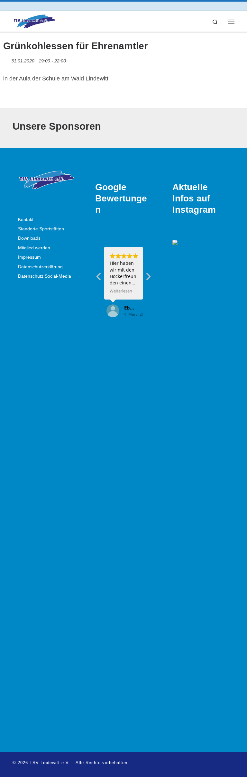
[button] (148, 278)
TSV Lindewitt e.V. (50, 762)
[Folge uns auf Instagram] (23, 6)
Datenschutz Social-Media (44, 276)
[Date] (6, 59)
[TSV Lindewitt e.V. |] (34, 21)
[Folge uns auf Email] (32, 6)
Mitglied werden (34, 247)
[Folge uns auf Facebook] (14, 6)
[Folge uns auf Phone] (41, 6)
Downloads (29, 238)
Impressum (29, 257)
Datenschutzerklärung (40, 266)
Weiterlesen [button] (121, 291)
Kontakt (25, 219)
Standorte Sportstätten (41, 229)
